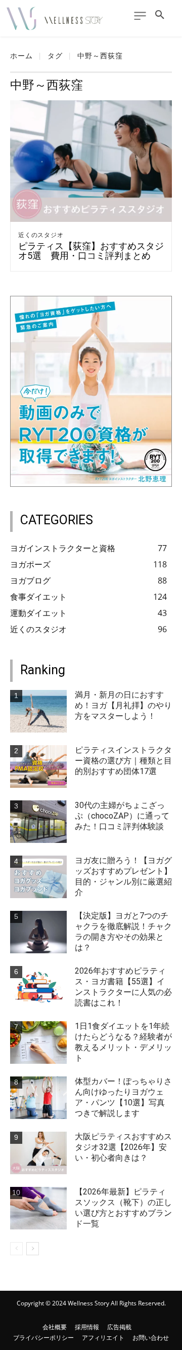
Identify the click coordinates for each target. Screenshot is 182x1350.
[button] (160, 15)
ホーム (21, 55)
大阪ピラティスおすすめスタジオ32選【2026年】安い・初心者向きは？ (123, 1147)
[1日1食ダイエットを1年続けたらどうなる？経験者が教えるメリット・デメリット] (38, 1042)
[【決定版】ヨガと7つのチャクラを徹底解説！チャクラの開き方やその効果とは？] (38, 932)
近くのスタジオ (41, 235)
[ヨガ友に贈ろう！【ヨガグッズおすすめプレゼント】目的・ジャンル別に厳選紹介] (38, 877)
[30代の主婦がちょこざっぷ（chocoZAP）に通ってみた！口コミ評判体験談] (38, 821)
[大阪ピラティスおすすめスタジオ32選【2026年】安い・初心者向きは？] (38, 1153)
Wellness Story (88, 1303)
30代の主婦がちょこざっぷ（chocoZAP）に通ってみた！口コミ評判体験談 (122, 815)
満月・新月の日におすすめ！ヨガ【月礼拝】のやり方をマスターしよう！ (123, 705)
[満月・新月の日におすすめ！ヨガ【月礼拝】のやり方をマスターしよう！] (38, 711)
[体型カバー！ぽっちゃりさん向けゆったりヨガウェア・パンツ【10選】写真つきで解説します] (38, 1097)
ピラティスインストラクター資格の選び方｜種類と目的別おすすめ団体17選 (123, 760)
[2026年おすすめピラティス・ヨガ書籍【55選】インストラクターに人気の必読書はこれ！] (38, 987)
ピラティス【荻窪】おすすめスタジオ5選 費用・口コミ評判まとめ (91, 251)
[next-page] (32, 1248)
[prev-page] (16, 1248)
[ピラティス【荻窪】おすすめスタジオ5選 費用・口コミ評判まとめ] (91, 161)
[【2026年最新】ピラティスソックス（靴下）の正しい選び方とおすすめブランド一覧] (38, 1208)
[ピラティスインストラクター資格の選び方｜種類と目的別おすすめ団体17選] (38, 766)
